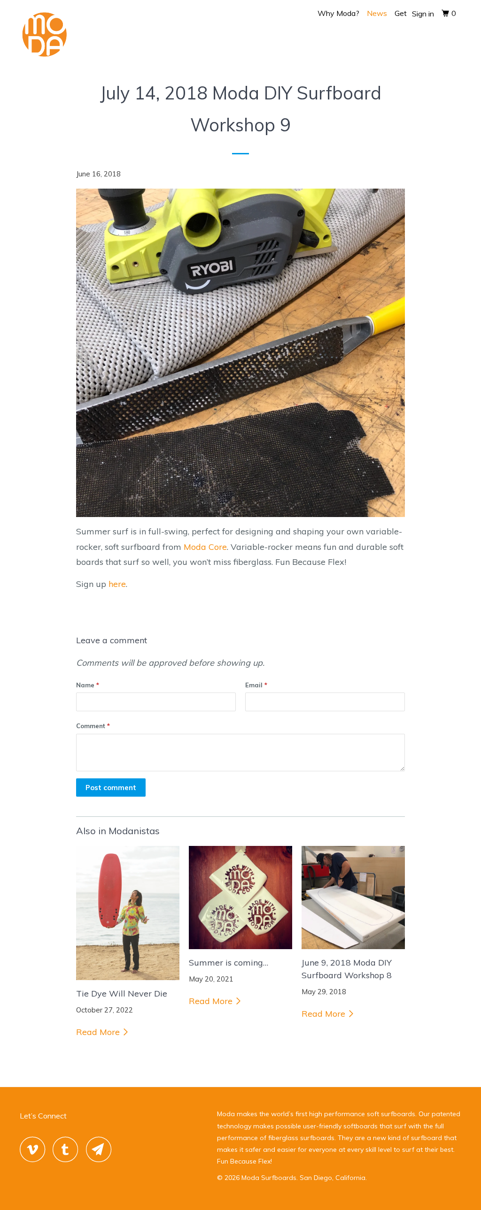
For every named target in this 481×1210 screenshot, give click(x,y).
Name (87, 685)
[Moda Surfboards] (57, 36)
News (377, 13)
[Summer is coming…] (240, 897)
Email (256, 685)
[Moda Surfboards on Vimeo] (35, 1149)
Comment (93, 726)
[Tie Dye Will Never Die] (127, 913)
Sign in (423, 13)
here (117, 583)
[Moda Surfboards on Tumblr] (68, 1149)
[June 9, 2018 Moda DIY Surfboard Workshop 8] (353, 897)
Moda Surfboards (268, 1177)
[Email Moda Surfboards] (101, 1149)
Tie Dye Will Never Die (121, 993)
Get (401, 13)
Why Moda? (338, 13)
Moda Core (205, 546)
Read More (99, 1032)
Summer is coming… (228, 962)
